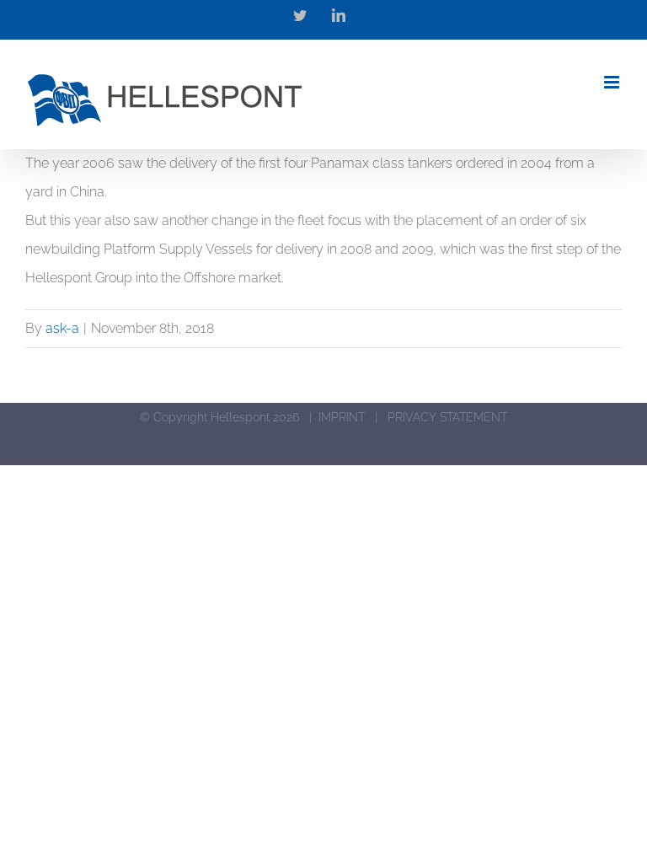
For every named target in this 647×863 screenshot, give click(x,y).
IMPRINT (341, 417)
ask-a (62, 328)
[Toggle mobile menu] (613, 82)
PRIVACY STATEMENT (447, 417)
